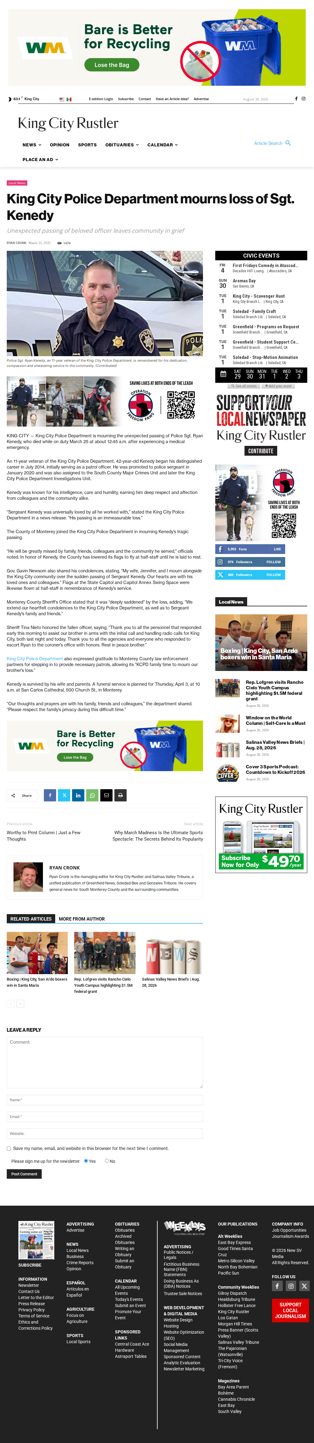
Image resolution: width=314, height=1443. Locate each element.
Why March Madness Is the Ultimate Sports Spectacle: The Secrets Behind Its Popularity (158, 836)
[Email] (106, 795)
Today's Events (129, 1299)
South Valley (230, 1411)
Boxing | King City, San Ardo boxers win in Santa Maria (259, 654)
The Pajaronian (232, 1348)
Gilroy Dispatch (232, 1293)
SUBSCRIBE (29, 1265)
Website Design (178, 1319)
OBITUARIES (127, 1224)
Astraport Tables (131, 1356)
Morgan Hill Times (235, 1323)
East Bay (226, 1405)
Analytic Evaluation (182, 1362)
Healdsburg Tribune (236, 1299)
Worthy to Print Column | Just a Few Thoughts (43, 836)
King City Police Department (35, 658)
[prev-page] (10, 1004)
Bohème (226, 1393)
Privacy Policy (31, 1309)
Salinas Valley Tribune (238, 1342)
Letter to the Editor (36, 1297)
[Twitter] (64, 795)
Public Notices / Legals (178, 1255)
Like (277, 549)
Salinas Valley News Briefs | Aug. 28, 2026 (275, 745)
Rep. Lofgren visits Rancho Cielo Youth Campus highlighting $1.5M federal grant (103, 985)
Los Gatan (228, 1317)
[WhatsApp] (92, 795)
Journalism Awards (290, 1236)
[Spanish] (70, 99)
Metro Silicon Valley (236, 1260)
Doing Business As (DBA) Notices (181, 1284)
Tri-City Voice (230, 1360)
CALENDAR (126, 1281)
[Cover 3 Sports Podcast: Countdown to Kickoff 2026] (227, 772)
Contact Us (29, 1291)
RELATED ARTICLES (31, 919)
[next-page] (20, 1004)
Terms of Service (33, 1315)
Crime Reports (80, 1262)
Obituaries (125, 1230)
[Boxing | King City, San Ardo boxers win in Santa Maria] (37, 953)
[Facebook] (296, 99)
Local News (17, 183)
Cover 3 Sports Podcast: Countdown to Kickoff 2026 (275, 769)
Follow (273, 561)
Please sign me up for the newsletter (45, 1161)
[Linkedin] (78, 795)
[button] (274, 143)
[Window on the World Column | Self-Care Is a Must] (227, 723)
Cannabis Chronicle (236, 1399)
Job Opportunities (289, 1230)
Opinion (74, 1268)
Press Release (31, 1303)
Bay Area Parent (233, 1387)
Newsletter (28, 1285)
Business (75, 1256)
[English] (63, 99)
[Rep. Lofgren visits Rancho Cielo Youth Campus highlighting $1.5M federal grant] (104, 953)
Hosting (171, 1326)
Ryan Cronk (16, 243)
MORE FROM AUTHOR (82, 919)
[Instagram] (303, 99)
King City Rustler (233, 1311)
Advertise (75, 1230)
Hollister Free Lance (236, 1305)
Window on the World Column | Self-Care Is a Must (275, 720)
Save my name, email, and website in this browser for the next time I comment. (91, 1148)
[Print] (120, 795)
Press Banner (230, 1330)
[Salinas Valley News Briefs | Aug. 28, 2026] (172, 953)
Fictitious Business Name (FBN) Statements (181, 1269)
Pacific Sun (228, 1273)
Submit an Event (130, 1305)
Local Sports (78, 1341)
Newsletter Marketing (184, 1368)
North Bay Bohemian (238, 1266)
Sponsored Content (182, 1356)
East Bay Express (234, 1242)
